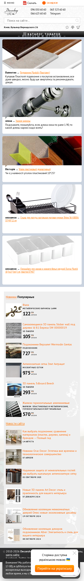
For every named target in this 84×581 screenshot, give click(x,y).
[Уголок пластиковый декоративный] (42, 151)
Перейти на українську (54, 568)
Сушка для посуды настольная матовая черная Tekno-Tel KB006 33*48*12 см (42, 219)
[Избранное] (67, 27)
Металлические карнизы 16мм (40, 308)
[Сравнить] (72, 27)
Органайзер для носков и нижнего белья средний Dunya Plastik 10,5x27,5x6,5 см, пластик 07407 (41, 270)
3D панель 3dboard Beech (38, 383)
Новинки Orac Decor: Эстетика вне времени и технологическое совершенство (50, 452)
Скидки (52, 2)
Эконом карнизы (23, 121)
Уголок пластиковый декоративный (35, 169)
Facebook (11, 558)
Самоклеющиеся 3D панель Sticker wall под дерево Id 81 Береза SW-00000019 (49, 326)
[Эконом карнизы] (42, 103)
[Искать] (77, 20)
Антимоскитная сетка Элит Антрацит (44, 364)
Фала (26, 305)
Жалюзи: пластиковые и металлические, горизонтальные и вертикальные (45, 407)
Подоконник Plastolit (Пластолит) (35, 72)
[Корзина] (78, 27)
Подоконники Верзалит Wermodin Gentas (47, 344)
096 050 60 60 (38, 9)
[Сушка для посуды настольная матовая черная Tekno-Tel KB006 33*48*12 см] (42, 200)
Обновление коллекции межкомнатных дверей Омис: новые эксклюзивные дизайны (49, 511)
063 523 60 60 (57, 9)
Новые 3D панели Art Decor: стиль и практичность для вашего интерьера (44, 491)
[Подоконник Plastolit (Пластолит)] (42, 55)
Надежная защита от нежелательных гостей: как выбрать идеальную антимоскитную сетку (50, 472)
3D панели (28, 331)
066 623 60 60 (38, 13)
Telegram (55, 13)
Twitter (22, 558)
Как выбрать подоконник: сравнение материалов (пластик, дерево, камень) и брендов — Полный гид (46, 435)
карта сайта (12, 554)
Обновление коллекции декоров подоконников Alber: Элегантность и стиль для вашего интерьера (50, 532)
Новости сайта (15, 423)
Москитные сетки (33, 367)
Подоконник (30, 348)
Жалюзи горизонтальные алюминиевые (46, 403)
